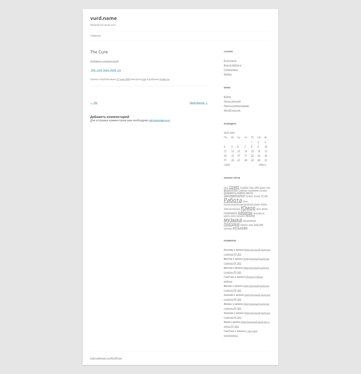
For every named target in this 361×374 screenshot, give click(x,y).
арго (258, 208)
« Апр (227, 164)
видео (265, 208)
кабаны (245, 212)
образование (249, 220)
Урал (245, 201)
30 (259, 160)
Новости (164, 79)
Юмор (248, 207)
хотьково (240, 227)
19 (232, 155)
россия (258, 224)
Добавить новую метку (238, 192)
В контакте (230, 60)
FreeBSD (244, 187)
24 (266, 155)
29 (252, 160)
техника (228, 228)
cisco (226, 187)
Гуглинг (263, 190)
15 (252, 150)
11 (225, 150)
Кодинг (249, 196)
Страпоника (231, 69)
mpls (251, 187)
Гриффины (253, 190)
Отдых (257, 196)
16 (259, 150)
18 (225, 155)
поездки (232, 224)
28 (245, 160)
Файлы (228, 74)
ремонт (244, 224)
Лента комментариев (236, 105)
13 (238, 150)
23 (259, 155)
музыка (233, 219)
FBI (93, 103)
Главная (95, 35)
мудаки (250, 215)
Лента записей (232, 101)
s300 (257, 187)
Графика (242, 190)
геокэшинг (230, 213)
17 (266, 150)
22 (252, 155)
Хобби (264, 204)
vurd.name (103, 18)
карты (227, 215)
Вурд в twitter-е (232, 65)
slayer (262, 187)
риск (251, 224)
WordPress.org (232, 110)
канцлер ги (258, 213)
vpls (268, 187)
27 (238, 160)
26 (232, 160)
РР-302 (264, 196)
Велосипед (231, 190)
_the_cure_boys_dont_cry (105, 70)
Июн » (262, 164)
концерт (240, 215)
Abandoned (199, 103)
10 (266, 146)
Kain (144, 79)
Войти (227, 96)
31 (266, 160)
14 (245, 150)
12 (232, 150)
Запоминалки (234, 195)
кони (233, 215)
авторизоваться (159, 120)
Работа (233, 200)
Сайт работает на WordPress (106, 358)
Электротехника (232, 208)
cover (234, 186)
